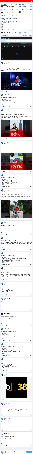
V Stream (5, 62)
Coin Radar (5, 237)
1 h (4, 143)
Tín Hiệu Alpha (6, 433)
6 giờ (4, 314)
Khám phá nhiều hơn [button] (6, 452)
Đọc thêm (2, 104)
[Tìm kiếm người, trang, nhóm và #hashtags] (31, 1)
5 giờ (4, 299)
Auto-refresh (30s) (26, 35)
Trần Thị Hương (24, 6)
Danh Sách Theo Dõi (29, 43)
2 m (4, 63)
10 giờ (4, 434)
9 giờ (4, 375)
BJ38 (5, 374)
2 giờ (4, 191)
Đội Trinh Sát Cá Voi (7, 94)
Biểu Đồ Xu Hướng (23, 43)
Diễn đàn (7, 35)
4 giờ (4, 269)
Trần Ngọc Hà (23, 9)
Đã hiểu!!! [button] (28, 451)
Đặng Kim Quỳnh (24, 12)
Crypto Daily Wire (6, 313)
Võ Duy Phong (24, 11)
